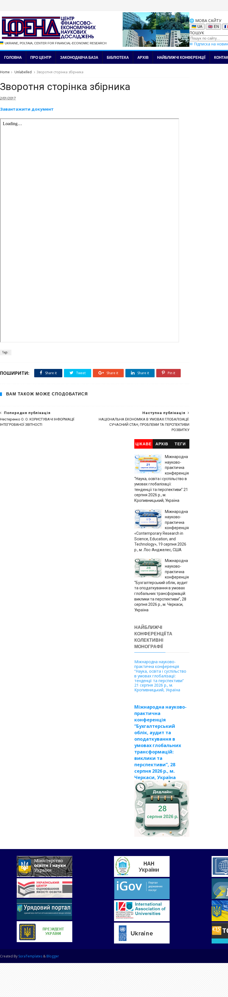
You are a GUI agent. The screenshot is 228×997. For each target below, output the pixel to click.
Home (5, 72)
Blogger (52, 956)
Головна (13, 57)
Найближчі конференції (181, 57)
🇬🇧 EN (213, 27)
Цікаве (143, 444)
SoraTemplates (30, 956)
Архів (142, 57)
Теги (180, 444)
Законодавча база (79, 57)
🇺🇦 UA (197, 27)
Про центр (40, 57)
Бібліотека (118, 57)
